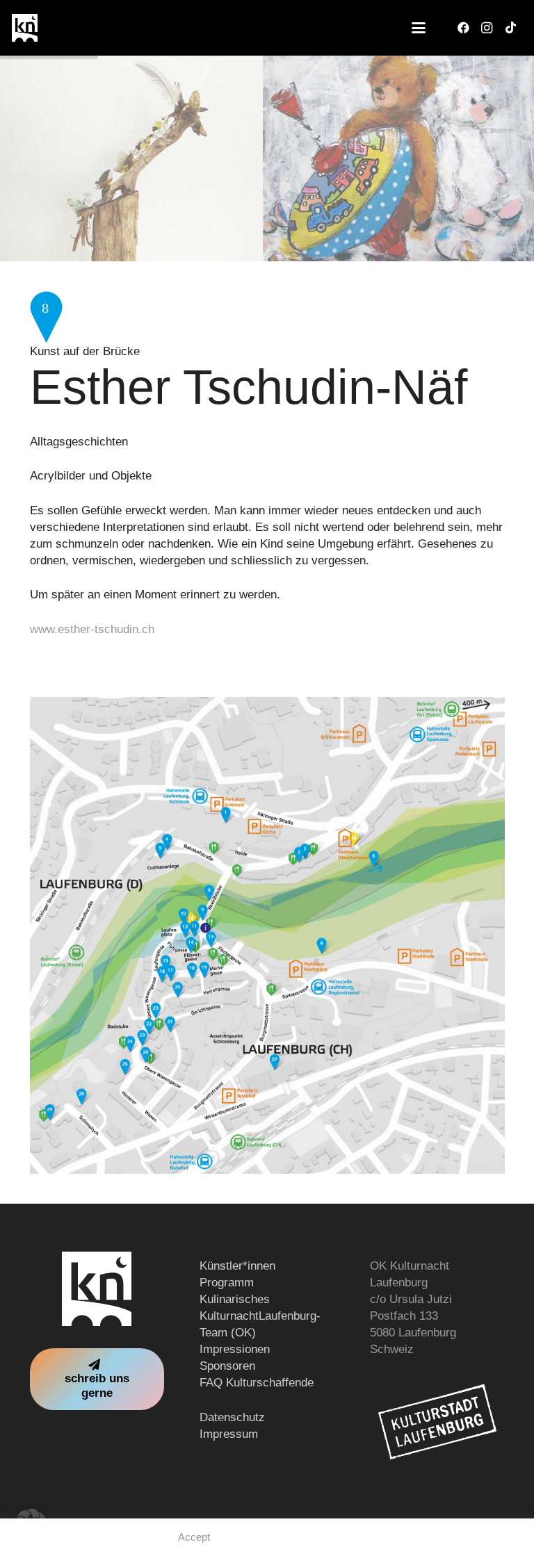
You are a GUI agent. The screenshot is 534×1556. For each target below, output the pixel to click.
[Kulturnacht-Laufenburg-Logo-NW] (25, 28)
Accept (194, 1537)
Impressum (229, 1434)
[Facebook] (463, 28)
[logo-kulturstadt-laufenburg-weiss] (437, 1421)
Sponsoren (227, 1366)
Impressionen (235, 1349)
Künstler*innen (237, 1265)
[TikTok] (510, 28)
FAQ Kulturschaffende (257, 1382)
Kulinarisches (235, 1299)
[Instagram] (487, 28)
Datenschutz (232, 1417)
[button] (418, 28)
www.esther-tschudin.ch (92, 629)
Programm (227, 1282)
